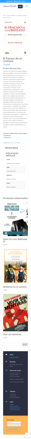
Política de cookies (14, 406)
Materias (13, 15)
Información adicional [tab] (11, 148)
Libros (8, 15)
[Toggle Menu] (20, 6)
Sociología (19, 15)
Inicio (4, 15)
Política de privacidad (15, 409)
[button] (25, 22)
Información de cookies (15, 408)
